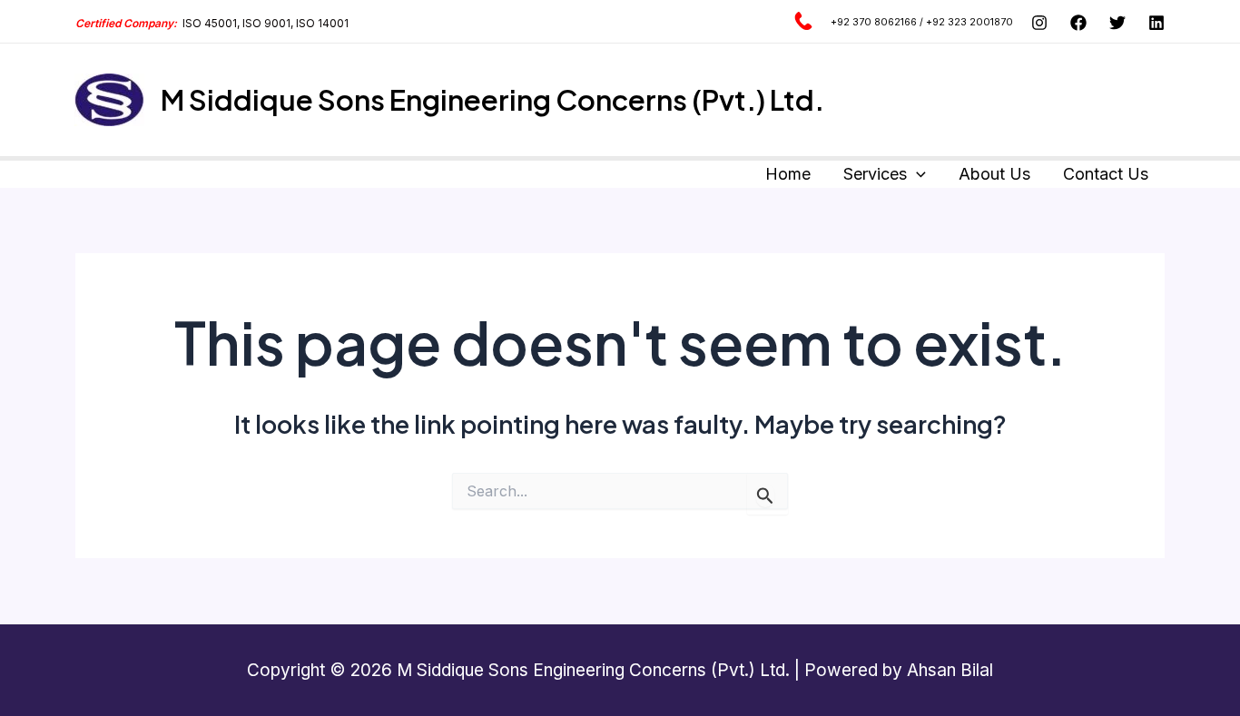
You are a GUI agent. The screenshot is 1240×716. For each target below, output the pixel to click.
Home (788, 173)
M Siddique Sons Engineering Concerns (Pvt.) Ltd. (492, 99)
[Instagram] (1039, 23)
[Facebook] (1078, 23)
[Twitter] (1117, 23)
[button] (916, 175)
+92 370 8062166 (874, 22)
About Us (994, 173)
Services (875, 173)
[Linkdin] (1156, 23)
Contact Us (1105, 173)
